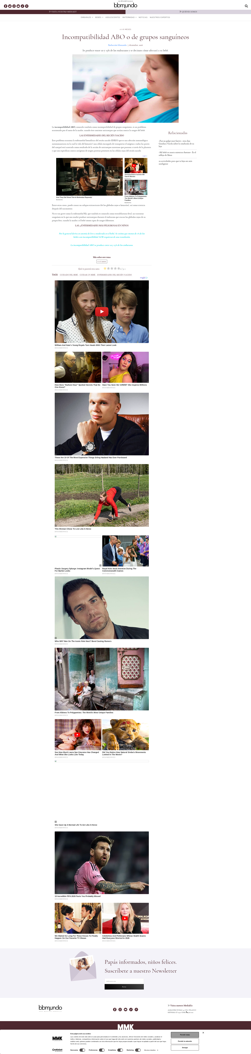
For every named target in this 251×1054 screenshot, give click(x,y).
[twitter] (10, 6)
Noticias (143, 17)
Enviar (124, 987)
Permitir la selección (185, 1041)
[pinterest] (26, 6)
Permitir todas (185, 1035)
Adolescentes (112, 17)
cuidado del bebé (69, 275)
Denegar (185, 1047)
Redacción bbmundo (117, 45)
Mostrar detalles (150, 1050)
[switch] (102, 1050)
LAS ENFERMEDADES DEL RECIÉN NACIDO (102, 135)
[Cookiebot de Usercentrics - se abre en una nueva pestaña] (57, 1050)
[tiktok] (22, 6)
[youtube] (18, 6)
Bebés (98, 17)
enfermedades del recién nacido (114, 275)
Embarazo (86, 17)
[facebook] (5, 6)
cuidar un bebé (87, 275)
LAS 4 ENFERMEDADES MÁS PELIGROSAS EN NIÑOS (102, 225)
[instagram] (14, 6)
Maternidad (129, 17)
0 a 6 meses (125, 29)
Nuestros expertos (160, 17)
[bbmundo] (125, 6)
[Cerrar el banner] (203, 1032)
